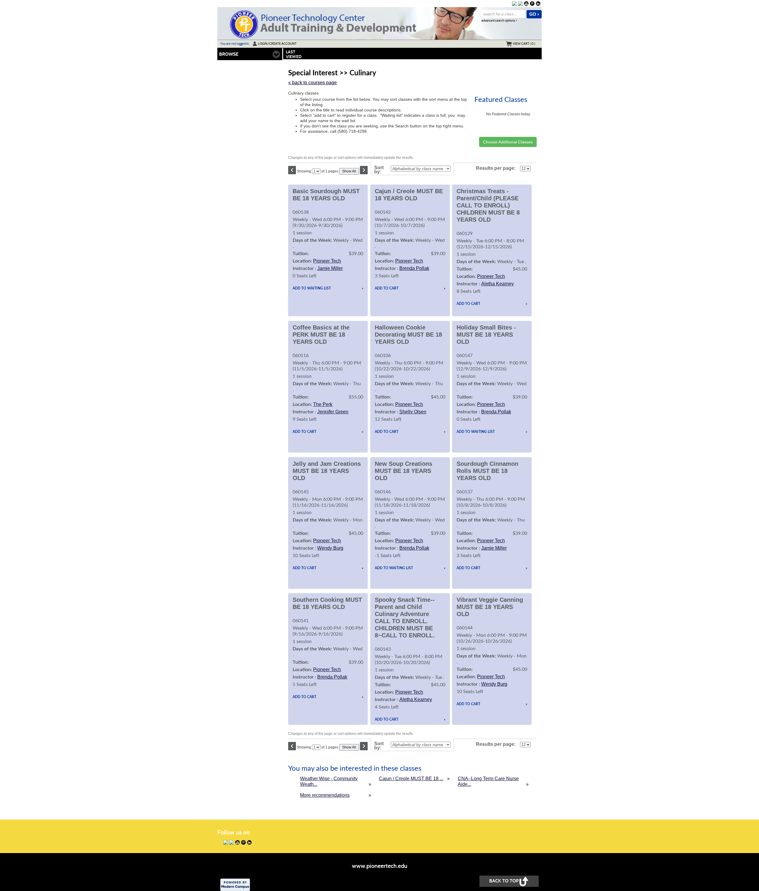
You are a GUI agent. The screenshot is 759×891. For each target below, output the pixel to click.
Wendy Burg (330, 548)
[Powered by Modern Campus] (235, 884)
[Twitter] (520, 3)
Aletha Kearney (497, 283)
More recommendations (325, 795)
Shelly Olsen (412, 411)
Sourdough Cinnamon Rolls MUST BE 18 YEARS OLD (487, 470)
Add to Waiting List (312, 288)
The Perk (322, 404)
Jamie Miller (330, 268)
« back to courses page (312, 82)
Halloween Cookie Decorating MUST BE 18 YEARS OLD (408, 334)
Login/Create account (277, 43)
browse (228, 54)
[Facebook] (514, 3)
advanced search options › (499, 21)
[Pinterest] (532, 3)
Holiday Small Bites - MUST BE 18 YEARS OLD (486, 334)
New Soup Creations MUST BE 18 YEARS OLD (403, 470)
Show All (349, 171)
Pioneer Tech (327, 260)
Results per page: (497, 168)
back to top (504, 881)
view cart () (524, 43)
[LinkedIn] (538, 3)
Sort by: (379, 170)
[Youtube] (526, 3)
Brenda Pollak (414, 268)
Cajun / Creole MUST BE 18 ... (411, 778)
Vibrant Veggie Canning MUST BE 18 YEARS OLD (490, 606)
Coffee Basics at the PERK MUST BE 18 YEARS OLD (321, 334)
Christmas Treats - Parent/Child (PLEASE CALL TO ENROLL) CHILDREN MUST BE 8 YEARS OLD (488, 205)
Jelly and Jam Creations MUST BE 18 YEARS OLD (327, 470)
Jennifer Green (332, 411)
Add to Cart (386, 288)
